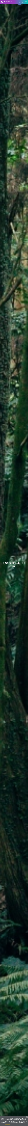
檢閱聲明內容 (7, 1124)
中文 (22, 2)
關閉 (27, 1117)
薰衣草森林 (7, 2)
